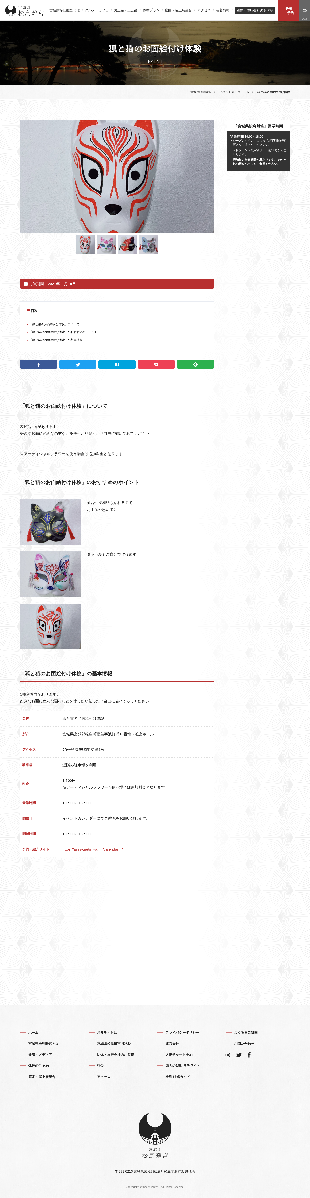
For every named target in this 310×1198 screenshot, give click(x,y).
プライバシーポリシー (182, 1032)
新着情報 (222, 10)
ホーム (33, 1032)
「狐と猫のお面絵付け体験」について (54, 324)
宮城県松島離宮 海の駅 (114, 1043)
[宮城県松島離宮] (24, 10)
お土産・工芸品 (125, 10)
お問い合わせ (244, 1043)
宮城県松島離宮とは (64, 10)
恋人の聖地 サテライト (183, 1065)
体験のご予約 (38, 1065)
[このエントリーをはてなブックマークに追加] (117, 364)
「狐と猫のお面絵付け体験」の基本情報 (55, 340)
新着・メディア (40, 1054)
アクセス (204, 10)
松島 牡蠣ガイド (178, 1077)
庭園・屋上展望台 (178, 10)
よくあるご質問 (246, 1032)
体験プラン (151, 10)
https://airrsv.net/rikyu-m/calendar (90, 849)
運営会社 (172, 1043)
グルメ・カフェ (97, 10)
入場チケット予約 (179, 1054)
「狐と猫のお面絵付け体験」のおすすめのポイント (62, 332)
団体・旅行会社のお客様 (255, 10)
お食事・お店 (107, 1032)
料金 (100, 1065)
